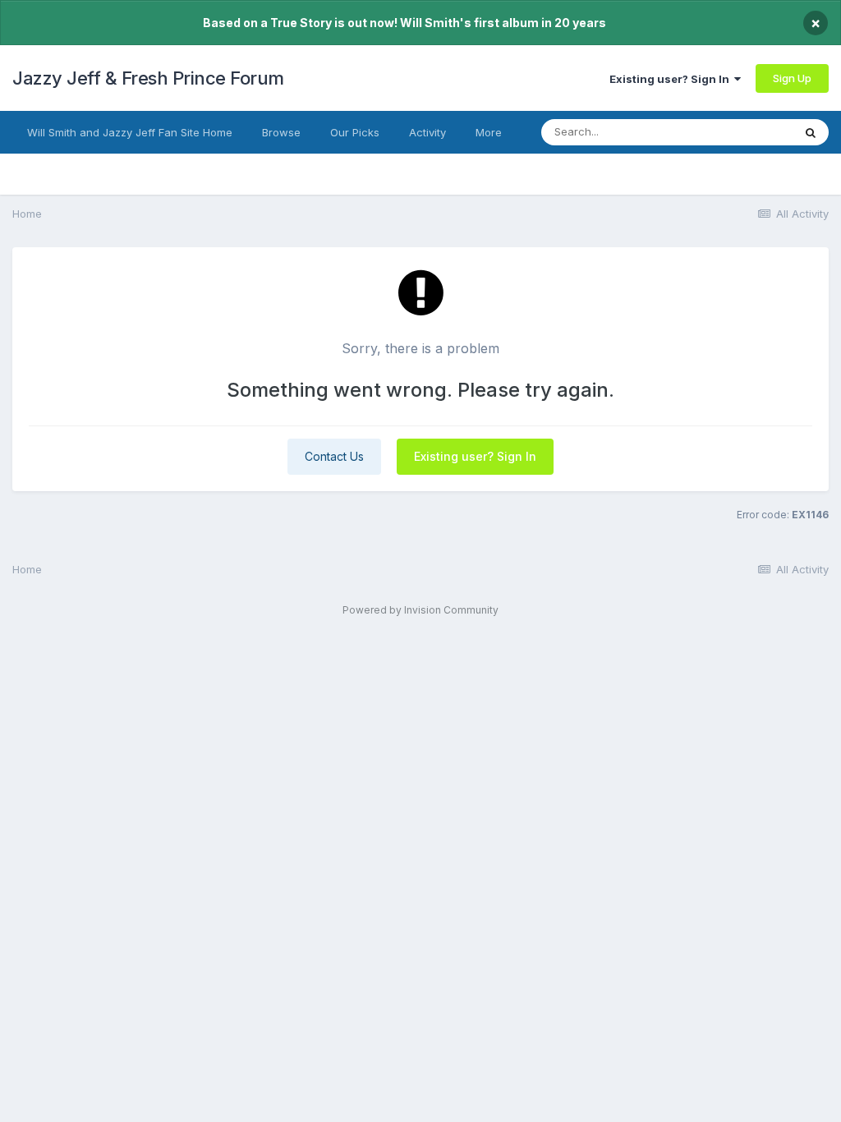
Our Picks (354, 132)
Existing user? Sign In (671, 78)
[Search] (811, 132)
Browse (281, 132)
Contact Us (334, 456)
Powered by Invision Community (420, 610)
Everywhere (741, 132)
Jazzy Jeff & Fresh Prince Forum (148, 78)
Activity (427, 132)
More (489, 132)
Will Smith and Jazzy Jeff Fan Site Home (129, 132)
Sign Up (792, 78)
